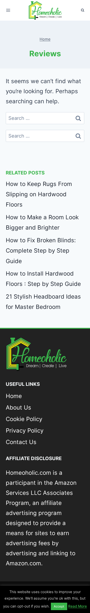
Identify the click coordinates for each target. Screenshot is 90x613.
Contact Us (21, 442)
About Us (18, 407)
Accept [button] (59, 606)
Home (45, 39)
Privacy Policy (24, 430)
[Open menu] (8, 10)
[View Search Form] (82, 10)
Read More (77, 606)
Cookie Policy (24, 419)
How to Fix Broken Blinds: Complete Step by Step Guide (41, 250)
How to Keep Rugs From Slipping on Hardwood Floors (39, 194)
